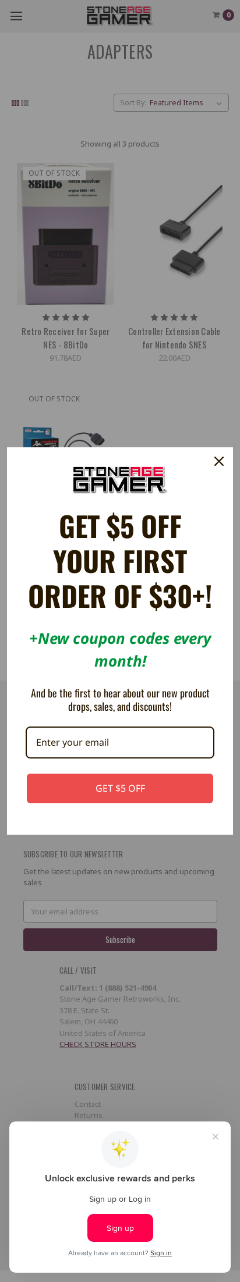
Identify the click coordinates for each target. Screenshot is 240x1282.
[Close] (219, 461)
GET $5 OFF (120, 788)
